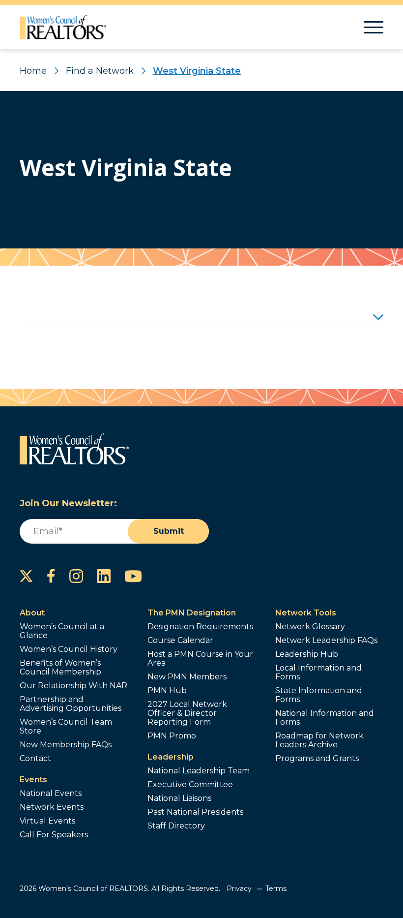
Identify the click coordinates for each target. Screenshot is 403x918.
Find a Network (100, 70)
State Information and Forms (318, 695)
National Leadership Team (198, 770)
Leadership (170, 757)
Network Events (52, 807)
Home (33, 70)
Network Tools (305, 612)
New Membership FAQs (66, 744)
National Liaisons (179, 798)
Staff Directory (176, 826)
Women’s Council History (68, 649)
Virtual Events (47, 821)
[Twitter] (26, 576)
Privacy (239, 888)
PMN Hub (167, 690)
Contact (35, 758)
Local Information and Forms (318, 672)
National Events (51, 793)
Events (33, 779)
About (32, 612)
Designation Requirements (200, 626)
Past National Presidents (195, 812)
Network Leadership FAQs (326, 640)
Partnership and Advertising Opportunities (70, 704)
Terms (276, 888)
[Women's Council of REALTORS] (63, 27)
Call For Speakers (54, 834)
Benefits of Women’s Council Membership (60, 667)
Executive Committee (190, 784)
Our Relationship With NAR (73, 685)
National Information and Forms (324, 718)
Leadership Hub (306, 654)
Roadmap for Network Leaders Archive (319, 740)
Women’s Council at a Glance (62, 631)
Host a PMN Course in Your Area (200, 659)
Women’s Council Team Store (66, 726)
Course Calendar (180, 640)
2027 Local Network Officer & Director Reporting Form (187, 713)
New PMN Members (187, 677)
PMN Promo (171, 736)
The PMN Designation (191, 612)
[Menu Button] (373, 27)
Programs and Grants (317, 758)
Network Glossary (310, 626)
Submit (168, 531)
